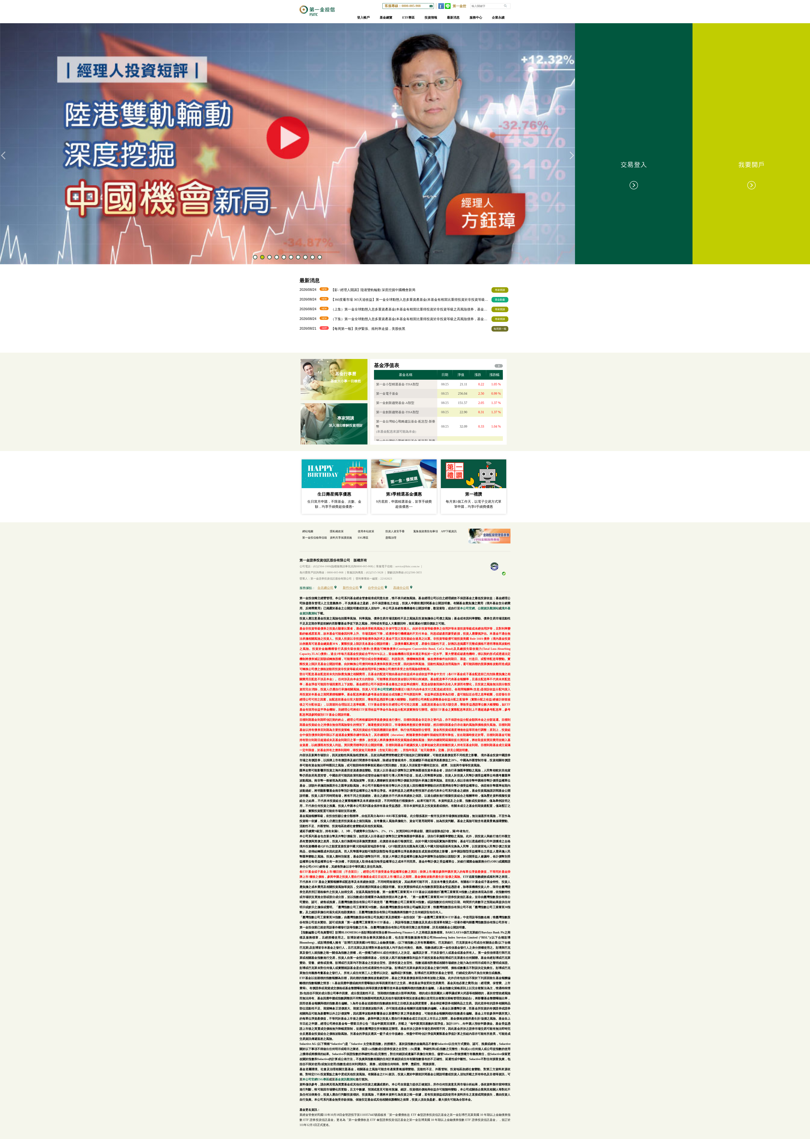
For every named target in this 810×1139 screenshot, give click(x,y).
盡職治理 (390, 537)
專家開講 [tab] (500, 289)
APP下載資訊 (449, 531)
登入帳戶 (363, 17)
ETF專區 (408, 17)
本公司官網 (467, 608)
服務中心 (476, 17)
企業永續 (498, 17)
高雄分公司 (401, 587)
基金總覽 (386, 17)
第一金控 (459, 6)
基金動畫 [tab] (500, 299)
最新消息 (453, 17)
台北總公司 (325, 587)
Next (572, 155)
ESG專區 (363, 537)
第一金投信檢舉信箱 (314, 537)
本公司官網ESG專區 (315, 1079)
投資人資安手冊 (395, 531)
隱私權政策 (337, 531)
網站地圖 (307, 531)
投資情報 (431, 17)
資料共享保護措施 (341, 537)
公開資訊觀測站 (488, 608)
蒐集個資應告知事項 (425, 531)
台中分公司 (376, 587)
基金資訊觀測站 (345, 1079)
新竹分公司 (351, 587)
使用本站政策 (366, 531)
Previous (3, 155)
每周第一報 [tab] (500, 328)
